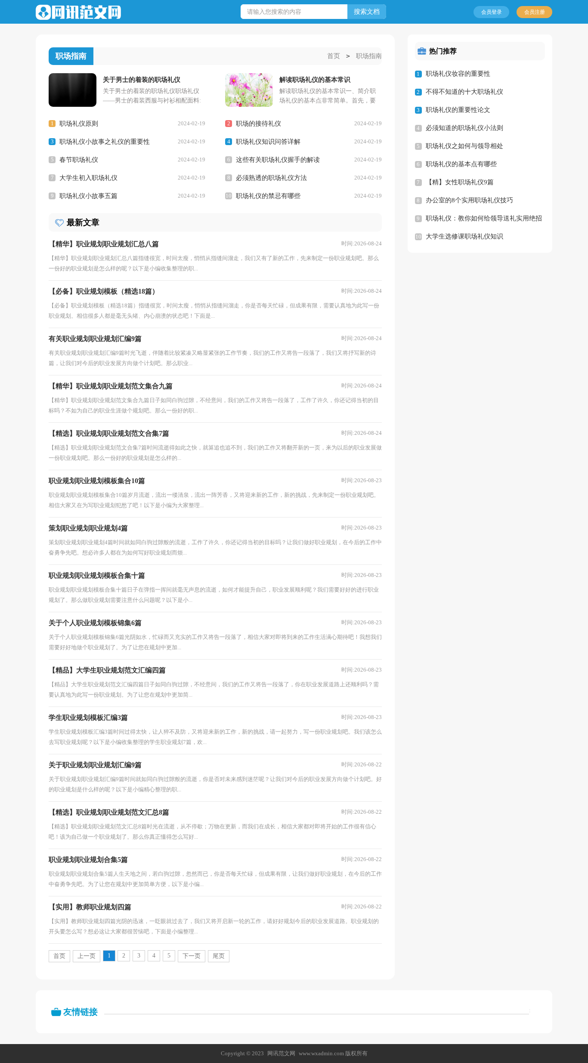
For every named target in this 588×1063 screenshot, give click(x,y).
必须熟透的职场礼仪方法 (271, 177)
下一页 (192, 956)
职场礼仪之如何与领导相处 (464, 146)
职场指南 (369, 56)
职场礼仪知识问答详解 (268, 141)
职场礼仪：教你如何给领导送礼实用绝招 (484, 218)
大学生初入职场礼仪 (88, 177)
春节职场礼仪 (78, 159)
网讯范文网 (281, 1053)
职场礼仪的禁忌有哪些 (268, 195)
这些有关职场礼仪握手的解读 (278, 159)
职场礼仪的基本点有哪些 (461, 164)
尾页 (219, 956)
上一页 (86, 956)
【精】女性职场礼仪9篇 (460, 182)
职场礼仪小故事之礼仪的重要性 (104, 141)
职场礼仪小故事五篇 (88, 195)
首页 (333, 56)
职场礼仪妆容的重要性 (458, 73)
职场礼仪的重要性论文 (458, 109)
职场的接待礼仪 (258, 123)
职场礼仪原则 (78, 123)
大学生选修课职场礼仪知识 (464, 236)
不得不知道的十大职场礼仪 (464, 91)
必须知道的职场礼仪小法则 (464, 127)
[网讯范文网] (78, 12)
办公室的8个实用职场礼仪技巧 (469, 200)
